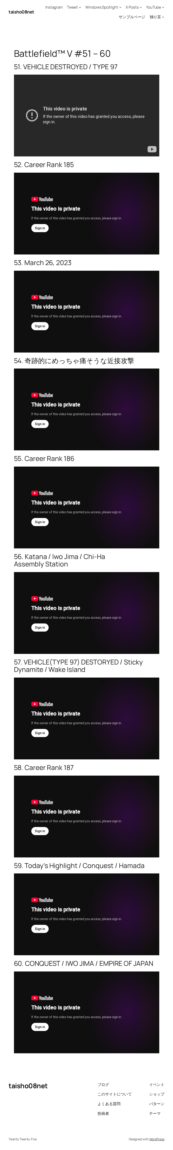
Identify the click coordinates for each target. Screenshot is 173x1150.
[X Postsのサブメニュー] (141, 7)
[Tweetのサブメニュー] (80, 7)
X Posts (132, 7)
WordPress (156, 1139)
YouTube (153, 7)
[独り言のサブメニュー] (163, 17)
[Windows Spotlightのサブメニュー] (120, 7)
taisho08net (21, 12)
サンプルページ (132, 16)
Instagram (54, 7)
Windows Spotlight (101, 7)
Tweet (72, 7)
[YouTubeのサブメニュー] (163, 7)
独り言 (155, 16)
